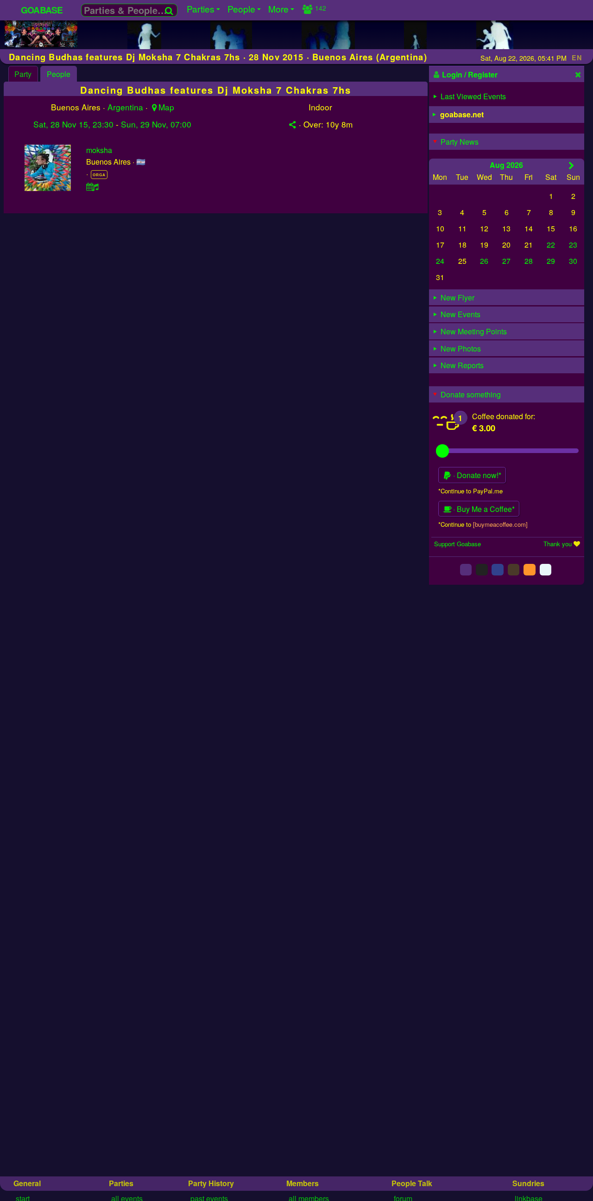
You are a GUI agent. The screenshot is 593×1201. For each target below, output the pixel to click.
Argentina (125, 107)
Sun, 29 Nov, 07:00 (156, 124)
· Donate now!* (476, 475)
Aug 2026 (506, 165)
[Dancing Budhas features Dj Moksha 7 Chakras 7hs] (41, 44)
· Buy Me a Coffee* (483, 509)
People (58, 74)
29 (551, 261)
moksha (99, 150)
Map (166, 107)
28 (528, 261)
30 (573, 261)
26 (484, 261)
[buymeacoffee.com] (500, 524)
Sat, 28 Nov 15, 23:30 (73, 124)
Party (23, 74)
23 (573, 244)
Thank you (557, 543)
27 (506, 261)
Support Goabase (457, 543)
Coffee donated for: (503, 416)
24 (440, 261)
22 (551, 244)
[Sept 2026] (571, 165)
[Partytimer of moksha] (92, 186)
